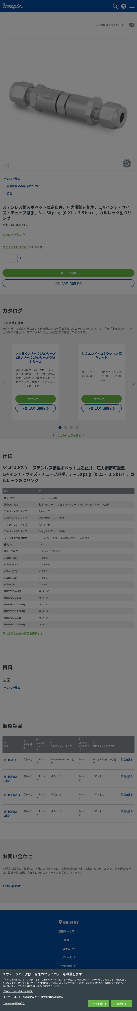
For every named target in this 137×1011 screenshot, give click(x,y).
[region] (68, 990)
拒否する (121, 1003)
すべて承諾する (98, 1003)
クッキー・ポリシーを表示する (19, 997)
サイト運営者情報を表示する (49, 997)
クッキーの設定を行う (14, 1003)
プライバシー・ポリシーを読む (18, 991)
